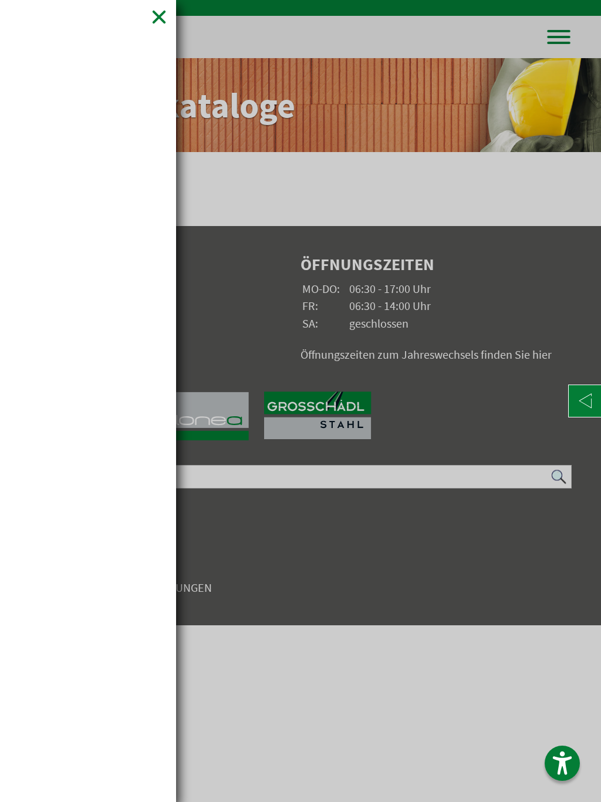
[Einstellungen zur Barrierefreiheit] (562, 763)
